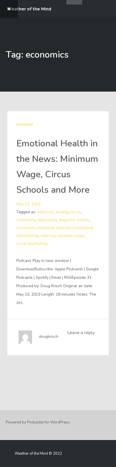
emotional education (55, 227)
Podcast (24, 124)
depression (47, 220)
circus (75, 212)
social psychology (32, 243)
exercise (48, 235)
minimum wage (70, 235)
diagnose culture (74, 220)
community (25, 220)
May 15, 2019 (28, 204)
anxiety (61, 212)
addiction (45, 212)
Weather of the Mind (29, 9)
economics (25, 227)
